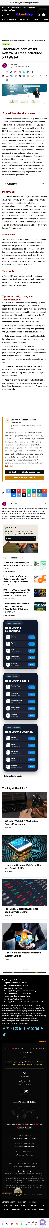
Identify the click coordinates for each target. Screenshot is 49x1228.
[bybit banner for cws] (24, 972)
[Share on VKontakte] (11, 76)
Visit (31, 637)
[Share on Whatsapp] (24, 72)
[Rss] (42, 1029)
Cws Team (13, 64)
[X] (8, 1029)
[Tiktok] (4, 1034)
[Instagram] (12, 1029)
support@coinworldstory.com (24, 1138)
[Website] (46, 503)
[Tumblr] (24, 1029)
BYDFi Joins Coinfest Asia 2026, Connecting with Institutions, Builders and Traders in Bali (16, 593)
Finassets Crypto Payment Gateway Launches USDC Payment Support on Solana (15, 579)
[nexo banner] (20, 539)
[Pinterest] (16, 1029)
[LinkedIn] (21, 1029)
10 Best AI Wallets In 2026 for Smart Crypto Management (22, 823)
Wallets (6, 44)
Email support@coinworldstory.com (26, 472)
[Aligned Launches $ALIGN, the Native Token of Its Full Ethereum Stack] (40, 565)
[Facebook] (4, 1029)
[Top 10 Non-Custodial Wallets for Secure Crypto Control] (24, 892)
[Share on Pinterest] (20, 72)
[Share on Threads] (20, 76)
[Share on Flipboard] (15, 72)
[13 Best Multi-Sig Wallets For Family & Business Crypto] (24, 936)
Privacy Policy (30, 7)
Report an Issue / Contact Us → (25, 478)
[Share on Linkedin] (28, 72)
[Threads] (32, 1029)
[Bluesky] (37, 1029)
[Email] (28, 76)
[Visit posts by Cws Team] (4, 65)
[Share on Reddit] (7, 76)
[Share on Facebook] (7, 72)
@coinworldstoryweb (24, 1155)
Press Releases (9, 571)
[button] (43, 9)
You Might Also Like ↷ (15, 788)
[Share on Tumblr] (32, 72)
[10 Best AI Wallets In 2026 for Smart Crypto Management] (24, 805)
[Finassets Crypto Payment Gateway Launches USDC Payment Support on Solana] (40, 579)
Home (4, 40)
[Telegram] (28, 1029)
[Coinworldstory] (24, 15)
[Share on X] (11, 72)
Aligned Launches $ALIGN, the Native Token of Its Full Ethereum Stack (17, 565)
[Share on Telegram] (15, 76)
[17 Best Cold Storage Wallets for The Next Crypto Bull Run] (24, 848)
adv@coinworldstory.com (24, 1147)
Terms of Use (10, 10)
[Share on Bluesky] (24, 76)
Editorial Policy (11, 466)
